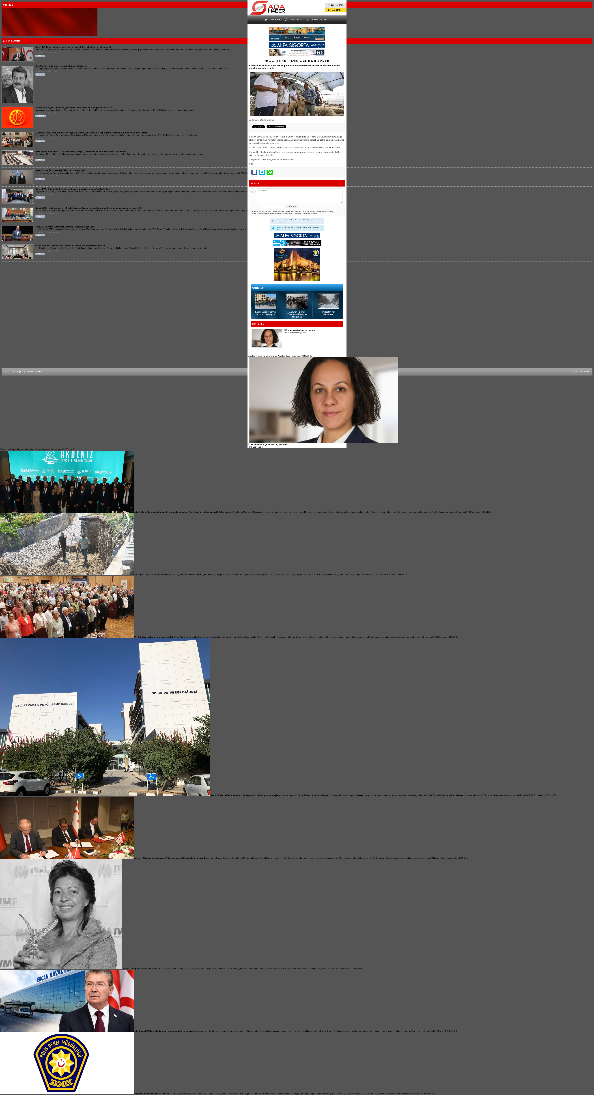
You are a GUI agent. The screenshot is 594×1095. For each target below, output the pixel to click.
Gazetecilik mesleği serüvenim (280, 356)
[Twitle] (262, 172)
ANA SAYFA (276, 20)
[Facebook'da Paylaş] (254, 172)
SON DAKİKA (297, 20)
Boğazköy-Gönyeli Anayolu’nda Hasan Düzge (37, 449)
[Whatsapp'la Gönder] (270, 172)
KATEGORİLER (319, 20)
